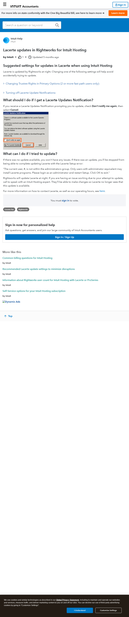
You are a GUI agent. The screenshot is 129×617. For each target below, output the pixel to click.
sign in (65, 200)
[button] (4, 4)
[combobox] (32, 25)
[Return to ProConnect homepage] (24, 4)
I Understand (80, 610)
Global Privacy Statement (67, 600)
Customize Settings (108, 610)
